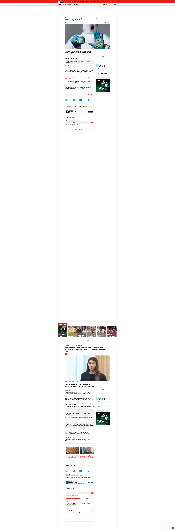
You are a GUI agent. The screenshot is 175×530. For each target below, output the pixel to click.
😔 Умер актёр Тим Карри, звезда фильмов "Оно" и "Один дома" (103, 69)
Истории (75, 1)
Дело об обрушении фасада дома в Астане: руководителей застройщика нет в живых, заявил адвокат (72, 456)
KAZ (116, 1)
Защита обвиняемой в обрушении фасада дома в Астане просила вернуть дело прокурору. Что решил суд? (87, 457)
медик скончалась (72, 437)
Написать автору (107, 22)
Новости (71, 1)
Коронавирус (69, 106)
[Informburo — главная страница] (62, 1)
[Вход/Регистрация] (114, 1)
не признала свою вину (75, 441)
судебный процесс (80, 477)
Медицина (73, 477)
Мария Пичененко (74, 345)
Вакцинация (85, 106)
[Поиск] (112, 1)
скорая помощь (87, 477)
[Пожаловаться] (92, 510)
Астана (68, 477)
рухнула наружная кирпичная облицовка (73, 431)
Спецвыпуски (93, 1)
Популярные (72, 498)
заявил (87, 57)
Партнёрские (98, 1)
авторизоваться (73, 120)
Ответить (68, 516)
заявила (71, 87)
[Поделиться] (173, 528)
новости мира (75, 106)
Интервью (88, 1)
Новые (87, 498)
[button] (113, 4)
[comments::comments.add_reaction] (68, 508)
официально (80, 345)
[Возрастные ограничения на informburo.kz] (111, 1)
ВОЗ (80, 106)
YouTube (103, 1)
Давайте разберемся (81, 1)
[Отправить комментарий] (92, 122)
